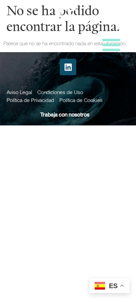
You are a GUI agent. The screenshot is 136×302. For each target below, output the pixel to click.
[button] (111, 44)
